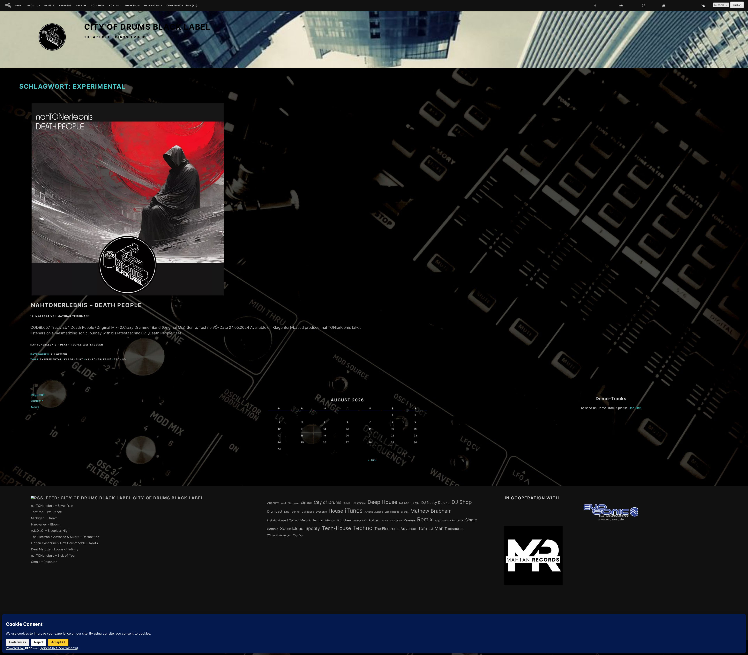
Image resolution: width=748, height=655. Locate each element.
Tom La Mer (430, 528)
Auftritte (37, 401)
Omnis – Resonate (44, 562)
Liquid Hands (392, 511)
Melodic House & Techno (282, 520)
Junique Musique (373, 511)
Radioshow (396, 520)
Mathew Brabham (431, 511)
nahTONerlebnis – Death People (86, 305)
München (344, 520)
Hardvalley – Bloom (45, 524)
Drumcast (274, 511)
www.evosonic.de (611, 519)
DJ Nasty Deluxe (435, 502)
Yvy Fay (298, 535)
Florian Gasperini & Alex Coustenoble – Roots (64, 543)
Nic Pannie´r (360, 520)
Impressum (132, 5)
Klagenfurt (73, 359)
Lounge (404, 511)
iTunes (354, 510)
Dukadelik (308, 511)
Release (409, 520)
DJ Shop (462, 502)
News (35, 407)
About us (33, 5)
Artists (49, 5)
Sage (437, 520)
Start (19, 5)
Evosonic (321, 511)
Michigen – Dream (44, 518)
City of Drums (327, 502)
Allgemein (58, 354)
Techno (120, 359)
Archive (81, 5)
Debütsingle (359, 503)
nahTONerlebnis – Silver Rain (52, 506)
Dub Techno (292, 511)
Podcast (374, 520)
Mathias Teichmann (74, 316)
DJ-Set (404, 503)
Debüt (346, 503)
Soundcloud (291, 528)
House (336, 511)
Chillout (306, 503)
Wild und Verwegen (279, 535)
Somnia (272, 529)
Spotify (312, 528)
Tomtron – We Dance (46, 512)
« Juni (372, 460)
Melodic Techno (311, 520)
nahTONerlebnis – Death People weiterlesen (66, 344)
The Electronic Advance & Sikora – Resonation (65, 537)
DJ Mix (415, 502)
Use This (635, 408)
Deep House (382, 502)
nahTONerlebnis (99, 359)
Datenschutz (153, 5)
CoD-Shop (97, 5)
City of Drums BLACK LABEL (147, 27)
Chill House (293, 503)
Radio (385, 520)
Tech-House (336, 528)
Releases (65, 5)
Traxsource (454, 528)
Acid (283, 503)
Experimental (51, 359)
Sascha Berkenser (452, 520)
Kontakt (115, 5)
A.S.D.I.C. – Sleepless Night (51, 530)
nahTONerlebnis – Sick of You (53, 555)
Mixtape (330, 520)
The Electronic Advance (395, 528)
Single (471, 519)
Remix (425, 519)
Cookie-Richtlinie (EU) (182, 5)
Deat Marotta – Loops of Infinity (54, 549)
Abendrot (273, 502)
